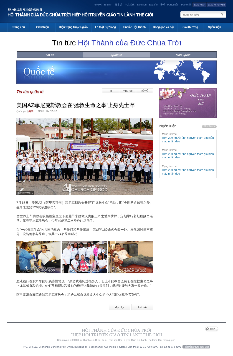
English (108, 4)
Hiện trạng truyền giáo (73, 27)
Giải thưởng (190, 27)
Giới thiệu (42, 27)
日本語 (118, 4)
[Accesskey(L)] (199, 4)
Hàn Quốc (183, 55)
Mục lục (127, 90)
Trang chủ (18, 27)
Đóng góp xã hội (163, 27)
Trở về (144, 90)
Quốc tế (116, 55)
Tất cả (49, 55)
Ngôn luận (214, 27)
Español (153, 4)
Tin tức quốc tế (29, 91)
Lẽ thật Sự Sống (105, 27)
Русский (186, 4)
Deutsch (142, 4)
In (111, 90)
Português (173, 4)
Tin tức (116, 42)
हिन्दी (162, 4)
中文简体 (130, 4)
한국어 (98, 4)
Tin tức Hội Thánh (134, 27)
